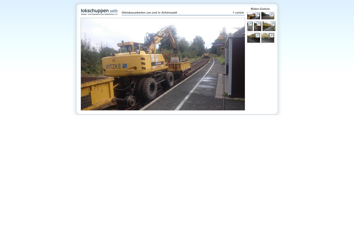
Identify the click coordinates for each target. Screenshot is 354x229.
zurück (239, 12)
